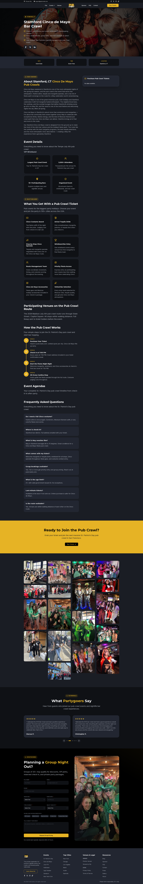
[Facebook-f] (111, 1)
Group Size (27, 796)
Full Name (27, 779)
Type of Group (28, 805)
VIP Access (27, 816)
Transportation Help (62, 816)
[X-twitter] (113, 1)
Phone (26, 788)
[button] (71, 544)
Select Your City (52, 805)
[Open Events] (54, 5)
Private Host (53, 816)
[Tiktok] (118, 1)
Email (49, 779)
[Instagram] (116, 1)
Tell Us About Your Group (31, 820)
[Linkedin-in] (34, 47)
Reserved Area (44, 816)
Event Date (50, 796)
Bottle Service (35, 816)
